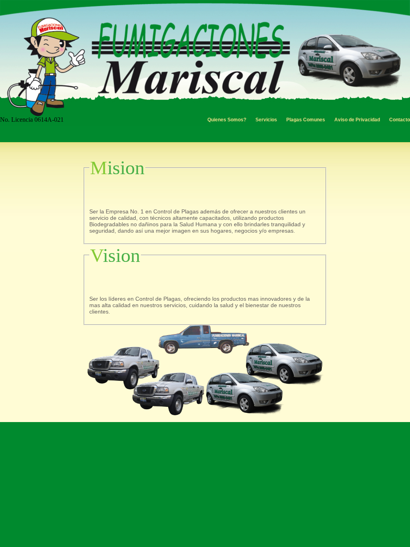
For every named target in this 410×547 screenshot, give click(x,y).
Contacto (399, 120)
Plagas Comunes (305, 120)
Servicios (266, 120)
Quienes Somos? (226, 120)
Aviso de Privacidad (357, 120)
